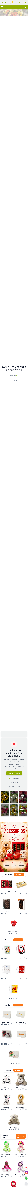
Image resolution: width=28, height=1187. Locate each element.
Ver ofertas (14, 380)
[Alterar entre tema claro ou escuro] (25, 2)
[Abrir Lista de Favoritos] (26, 1167)
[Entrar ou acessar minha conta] (2, 2)
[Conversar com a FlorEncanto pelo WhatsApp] (26, 1178)
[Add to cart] (11, 894)
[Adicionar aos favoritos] (9, 894)
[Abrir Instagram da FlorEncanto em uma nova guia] (26, 1173)
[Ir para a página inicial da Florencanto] (14, 2)
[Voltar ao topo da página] (26, 1183)
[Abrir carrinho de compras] (22, 2)
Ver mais (18, 875)
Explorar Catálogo (14, 773)
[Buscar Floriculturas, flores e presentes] (19, 2)
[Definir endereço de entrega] (5, 2)
